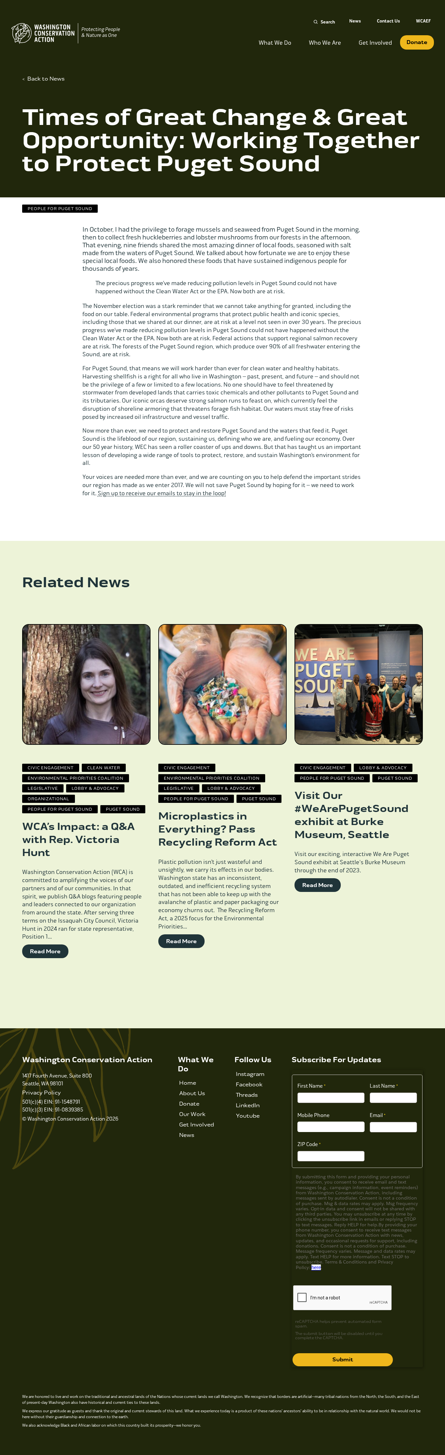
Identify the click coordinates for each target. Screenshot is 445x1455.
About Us (192, 1093)
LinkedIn (248, 1105)
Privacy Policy (41, 1093)
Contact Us (388, 21)
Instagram (250, 1074)
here (316, 1267)
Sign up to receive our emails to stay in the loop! (162, 493)
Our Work (192, 1114)
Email (376, 1115)
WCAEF (423, 21)
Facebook (249, 1084)
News (355, 21)
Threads (247, 1095)
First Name (310, 1086)
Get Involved (196, 1125)
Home (187, 1083)
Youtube (248, 1116)
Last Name (382, 1086)
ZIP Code (307, 1144)
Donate (417, 42)
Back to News (46, 79)
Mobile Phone (313, 1115)
